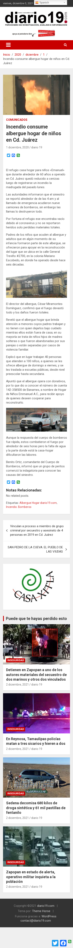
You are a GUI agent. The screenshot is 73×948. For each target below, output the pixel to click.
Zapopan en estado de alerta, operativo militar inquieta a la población (31, 877)
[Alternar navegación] (8, 45)
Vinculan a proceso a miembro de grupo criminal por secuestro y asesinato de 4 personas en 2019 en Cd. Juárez (37, 530)
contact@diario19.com (35, 920)
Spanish (44, 2)
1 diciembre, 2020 (17, 147)
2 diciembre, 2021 (17, 684)
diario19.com (45, 906)
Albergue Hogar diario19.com (38, 502)
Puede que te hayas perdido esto (36, 618)
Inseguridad (15, 660)
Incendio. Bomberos (18, 507)
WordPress (49, 916)
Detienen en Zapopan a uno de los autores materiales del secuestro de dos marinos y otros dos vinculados (36, 674)
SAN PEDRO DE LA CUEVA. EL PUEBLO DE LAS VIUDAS (35, 549)
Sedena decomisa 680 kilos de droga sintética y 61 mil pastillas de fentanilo (35, 808)
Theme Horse (41, 911)
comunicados (16, 119)
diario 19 (36, 147)
